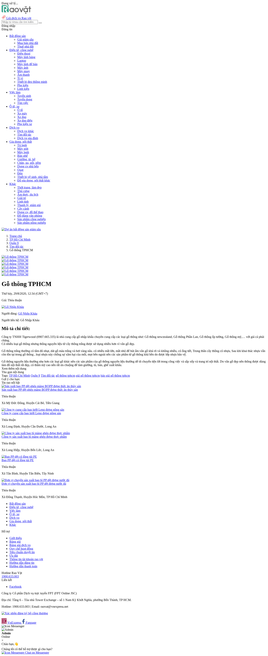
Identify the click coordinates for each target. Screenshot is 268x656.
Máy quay (23, 71)
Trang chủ (15, 236)
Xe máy (22, 113)
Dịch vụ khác (25, 131)
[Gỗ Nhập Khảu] (13, 307)
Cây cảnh (23, 208)
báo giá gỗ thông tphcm (115, 375)
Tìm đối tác (24, 134)
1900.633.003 (10, 576)
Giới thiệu (15, 538)
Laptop (21, 60)
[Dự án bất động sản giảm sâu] (21, 229)
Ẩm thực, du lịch (27, 194)
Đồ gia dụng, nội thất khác (33, 180)
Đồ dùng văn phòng (29, 215)
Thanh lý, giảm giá (29, 205)
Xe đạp (21, 117)
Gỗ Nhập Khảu (27, 313)
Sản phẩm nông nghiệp (31, 222)
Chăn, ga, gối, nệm (29, 162)
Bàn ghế (22, 155)
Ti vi (20, 78)
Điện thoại (23, 53)
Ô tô (20, 110)
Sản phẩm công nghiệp (31, 219)
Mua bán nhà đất (27, 43)
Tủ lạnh (22, 145)
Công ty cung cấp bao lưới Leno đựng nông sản (31, 413)
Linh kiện (23, 88)
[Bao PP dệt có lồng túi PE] (19, 456)
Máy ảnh (22, 67)
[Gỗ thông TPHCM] (15, 256)
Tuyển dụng (24, 99)
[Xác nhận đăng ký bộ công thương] (25, 613)
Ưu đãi (13, 555)
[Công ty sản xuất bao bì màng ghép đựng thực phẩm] (36, 433)
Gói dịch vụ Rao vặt (18, 18)
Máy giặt (22, 148)
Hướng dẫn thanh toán (23, 566)
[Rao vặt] (16, 12)
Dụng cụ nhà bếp (28, 166)
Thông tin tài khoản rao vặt (26, 559)
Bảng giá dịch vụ (20, 545)
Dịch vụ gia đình (27, 138)
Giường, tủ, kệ (26, 159)
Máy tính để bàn (27, 64)
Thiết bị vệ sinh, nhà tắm (32, 177)
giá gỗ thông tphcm (88, 375)
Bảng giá (15, 541)
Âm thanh (23, 74)
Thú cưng (23, 191)
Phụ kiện (22, 85)
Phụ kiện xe (24, 124)
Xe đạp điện (24, 120)
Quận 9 (14, 243)
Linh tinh (23, 201)
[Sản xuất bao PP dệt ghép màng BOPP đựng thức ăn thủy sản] (41, 386)
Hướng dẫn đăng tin (21, 562)
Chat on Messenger (36, 652)
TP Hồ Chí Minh (19, 239)
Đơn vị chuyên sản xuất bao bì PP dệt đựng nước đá (34, 483)
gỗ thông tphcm (65, 375)
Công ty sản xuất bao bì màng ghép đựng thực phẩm (34, 436)
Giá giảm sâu (25, 39)
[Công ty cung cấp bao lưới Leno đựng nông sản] (33, 409)
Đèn (20, 173)
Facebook (15, 586)
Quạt (20, 169)
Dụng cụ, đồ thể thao (30, 212)
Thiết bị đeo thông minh (32, 81)
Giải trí (21, 198)
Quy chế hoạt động (21, 548)
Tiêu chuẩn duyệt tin (22, 552)
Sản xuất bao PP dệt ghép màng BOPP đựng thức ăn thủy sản (40, 389)
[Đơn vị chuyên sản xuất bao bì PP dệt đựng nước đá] (35, 480)
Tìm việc (22, 103)
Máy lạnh (23, 152)
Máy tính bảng (26, 57)
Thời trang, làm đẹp (29, 187)
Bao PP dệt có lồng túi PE (18, 460)
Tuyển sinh (24, 95)
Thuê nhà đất (25, 46)
